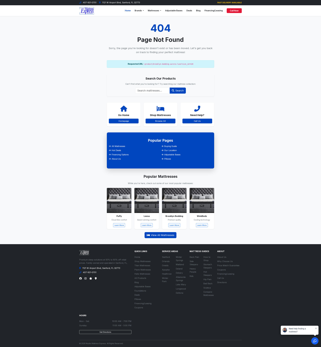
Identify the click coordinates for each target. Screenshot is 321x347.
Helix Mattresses (142, 274)
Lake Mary (181, 284)
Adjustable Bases (173, 10)
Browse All (160, 121)
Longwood (181, 288)
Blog (198, 10)
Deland (179, 268)
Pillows (167, 159)
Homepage (123, 121)
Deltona (179, 293)
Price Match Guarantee (228, 265)
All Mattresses (118, 146)
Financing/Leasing (214, 10)
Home (128, 10)
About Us (116, 159)
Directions (222, 282)
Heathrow (167, 274)
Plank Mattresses (142, 269)
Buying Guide (170, 146)
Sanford (166, 257)
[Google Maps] (96, 278)
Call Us (197, 121)
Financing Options (120, 154)
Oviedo (165, 265)
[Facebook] (80, 278)
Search (179, 90)
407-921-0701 (89, 2)
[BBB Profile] (90, 278)
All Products (140, 278)
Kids (191, 276)
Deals (189, 10)
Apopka (166, 269)
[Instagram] (85, 278)
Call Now (234, 10)
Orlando (166, 261)
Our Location (170, 150)
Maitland (180, 264)
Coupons (138, 307)
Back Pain (194, 257)
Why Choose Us (225, 261)
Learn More (119, 225)
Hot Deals (116, 150)
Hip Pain (207, 279)
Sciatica (207, 287)
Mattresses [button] (154, 10)
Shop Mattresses (142, 261)
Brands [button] (138, 10)
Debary (179, 273)
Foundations (140, 291)
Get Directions (105, 332)
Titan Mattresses (142, 265)
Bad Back (207, 283)
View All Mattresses (162, 235)
